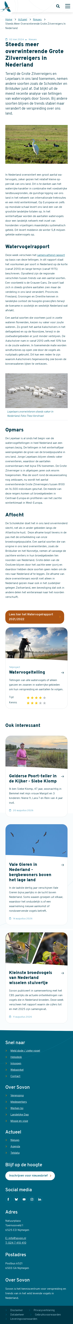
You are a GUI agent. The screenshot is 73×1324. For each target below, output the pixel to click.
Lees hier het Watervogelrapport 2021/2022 (31, 617)
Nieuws (37, 19)
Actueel (22, 19)
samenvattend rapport (51, 255)
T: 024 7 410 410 (15, 1243)
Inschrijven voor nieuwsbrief (28, 1175)
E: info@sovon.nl (15, 1238)
